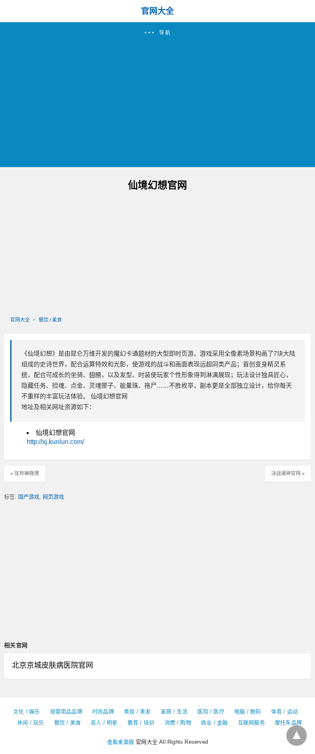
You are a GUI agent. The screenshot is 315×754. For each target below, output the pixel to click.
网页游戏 (53, 497)
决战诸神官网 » (288, 473)
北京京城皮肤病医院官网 (52, 665)
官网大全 (157, 11)
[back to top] (296, 735)
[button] (157, 94)
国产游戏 (28, 497)
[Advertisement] (157, 98)
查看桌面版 (120, 742)
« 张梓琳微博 (24, 473)
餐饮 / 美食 (50, 320)
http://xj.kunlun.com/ (55, 441)
